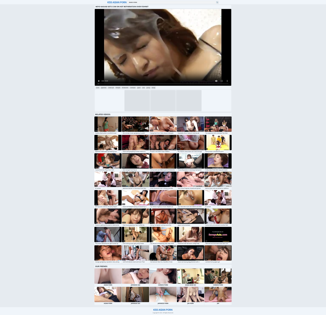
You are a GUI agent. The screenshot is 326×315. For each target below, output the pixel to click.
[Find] (217, 2)
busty (153, 87)
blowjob (118, 87)
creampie (132, 87)
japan (139, 87)
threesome (125, 87)
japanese (103, 87)
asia (143, 87)
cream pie (111, 87)
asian (97, 87)
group (148, 87)
